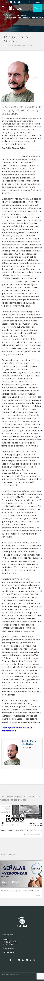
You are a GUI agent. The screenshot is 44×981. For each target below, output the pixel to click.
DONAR (38, 8)
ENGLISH (37, 2)
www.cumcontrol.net (4, 915)
